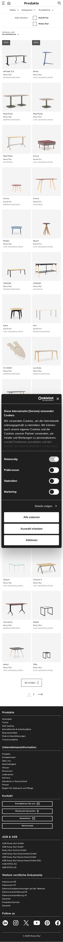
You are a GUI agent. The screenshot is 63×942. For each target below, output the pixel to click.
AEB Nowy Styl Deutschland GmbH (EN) (21, 860)
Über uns (6, 761)
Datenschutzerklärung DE (14, 892)
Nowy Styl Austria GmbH (14, 850)
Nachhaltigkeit (9, 764)
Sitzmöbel (7, 719)
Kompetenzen (9, 757)
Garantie (6, 899)
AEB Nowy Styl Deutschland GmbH (19, 857)
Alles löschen (21, 18)
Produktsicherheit (11, 902)
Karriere (6, 778)
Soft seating (8, 726)
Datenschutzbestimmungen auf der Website (23, 888)
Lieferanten (7, 774)
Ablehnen (31, 540)
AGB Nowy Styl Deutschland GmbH (19, 854)
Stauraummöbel (9, 733)
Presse (5, 785)
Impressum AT (9, 885)
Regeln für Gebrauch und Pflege (17, 788)
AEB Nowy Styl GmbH (12, 847)
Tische (5, 722)
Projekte (6, 754)
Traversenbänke (10, 740)
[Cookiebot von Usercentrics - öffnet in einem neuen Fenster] (39, 399)
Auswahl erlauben (31, 528)
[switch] (54, 470)
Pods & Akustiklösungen (14, 736)
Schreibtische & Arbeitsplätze (16, 729)
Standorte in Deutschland (14, 781)
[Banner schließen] (58, 399)
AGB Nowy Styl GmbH (13, 843)
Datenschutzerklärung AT (14, 895)
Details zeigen (43, 506)
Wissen (5, 768)
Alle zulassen (31, 517)
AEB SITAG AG (9, 867)
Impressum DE (9, 882)
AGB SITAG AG (9, 864)
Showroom (7, 771)
